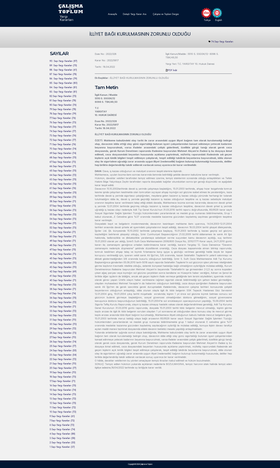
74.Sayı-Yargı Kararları (222, 41)
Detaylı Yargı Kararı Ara (134, 14)
